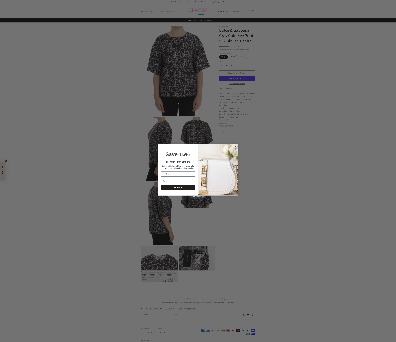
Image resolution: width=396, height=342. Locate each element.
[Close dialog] (235, 146)
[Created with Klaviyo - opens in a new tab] (198, 197)
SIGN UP (178, 188)
